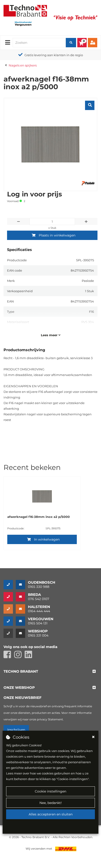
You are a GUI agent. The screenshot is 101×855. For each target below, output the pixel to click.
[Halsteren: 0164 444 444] (10, 609)
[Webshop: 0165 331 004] (10, 633)
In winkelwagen (47, 539)
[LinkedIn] (30, 656)
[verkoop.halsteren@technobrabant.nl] (22, 609)
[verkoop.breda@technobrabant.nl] (22, 596)
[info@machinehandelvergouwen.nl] (22, 621)
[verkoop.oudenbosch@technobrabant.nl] (22, 584)
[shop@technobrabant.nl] (22, 633)
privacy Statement (50, 719)
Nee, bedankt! (50, 803)
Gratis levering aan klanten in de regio (53, 55)
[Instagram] (19, 656)
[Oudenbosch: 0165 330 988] (10, 584)
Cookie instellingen (50, 791)
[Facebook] (9, 656)
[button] (21, 671)
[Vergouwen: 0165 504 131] (10, 621)
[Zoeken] (71, 42)
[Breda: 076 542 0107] (10, 596)
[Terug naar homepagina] (25, 10)
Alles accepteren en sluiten (51, 814)
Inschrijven (16, 730)
